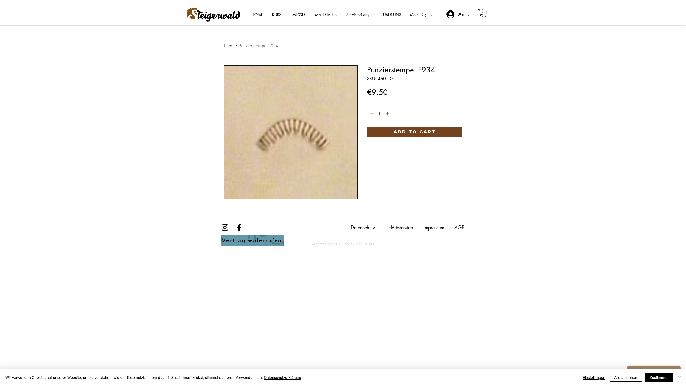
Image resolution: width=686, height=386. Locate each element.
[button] (483, 13)
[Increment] (388, 113)
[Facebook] (239, 227)
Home (229, 46)
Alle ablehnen (625, 377)
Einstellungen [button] (594, 377)
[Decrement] (371, 113)
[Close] (679, 377)
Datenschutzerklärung (282, 377)
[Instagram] (225, 227)
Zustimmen (659, 377)
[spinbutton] (379, 113)
